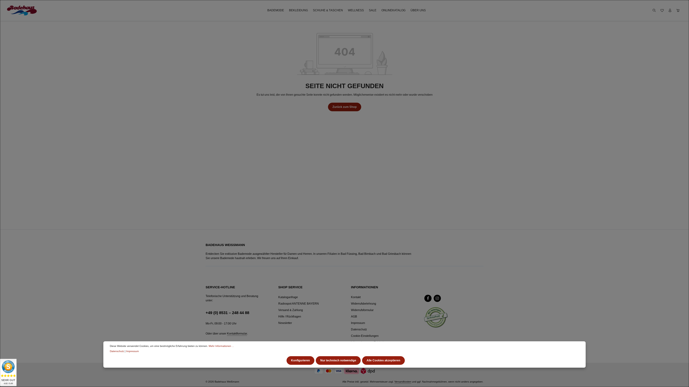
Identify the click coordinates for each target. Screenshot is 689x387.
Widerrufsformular (362, 310)
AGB (354, 316)
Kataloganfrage (288, 297)
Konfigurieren (300, 360)
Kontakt (356, 297)
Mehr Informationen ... (221, 346)
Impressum (358, 322)
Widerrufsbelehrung (363, 303)
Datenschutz (359, 329)
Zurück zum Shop (344, 106)
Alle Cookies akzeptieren (383, 360)
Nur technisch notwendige (338, 360)
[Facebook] (428, 298)
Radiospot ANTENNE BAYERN (298, 303)
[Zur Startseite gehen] (21, 10)
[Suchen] (654, 10)
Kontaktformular (237, 333)
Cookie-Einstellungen (365, 335)
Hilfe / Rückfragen (289, 316)
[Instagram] (437, 298)
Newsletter (285, 322)
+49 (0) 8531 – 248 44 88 (227, 312)
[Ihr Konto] (670, 10)
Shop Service (290, 287)
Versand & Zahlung (290, 310)
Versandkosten (402, 381)
